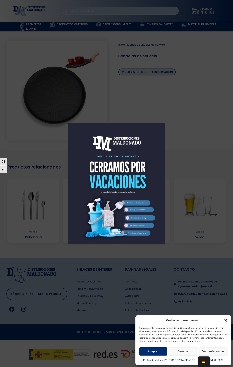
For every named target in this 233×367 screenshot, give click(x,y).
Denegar (183, 351)
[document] (116, 183)
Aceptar (153, 351)
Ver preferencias (213, 351)
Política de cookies (153, 360)
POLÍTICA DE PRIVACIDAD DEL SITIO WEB (186, 360)
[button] (226, 320)
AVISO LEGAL (216, 360)
